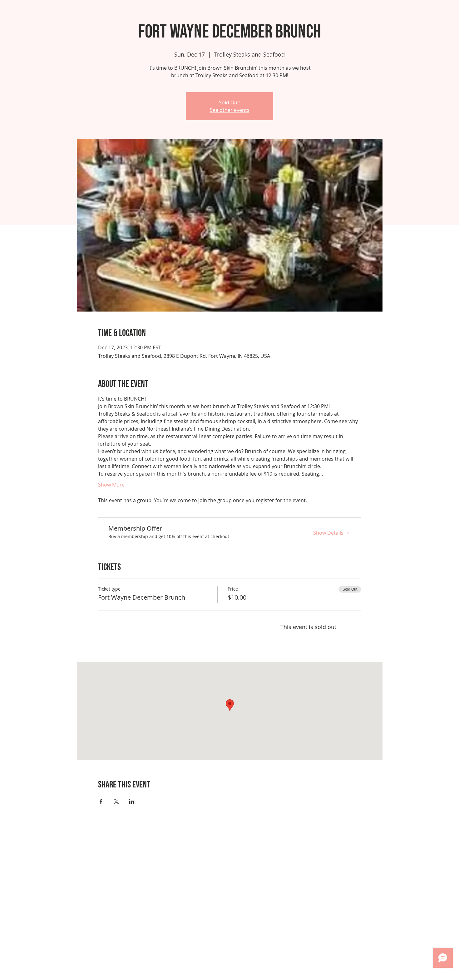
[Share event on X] (116, 801)
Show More (111, 484)
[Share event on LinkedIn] (132, 801)
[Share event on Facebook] (101, 801)
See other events (229, 110)
